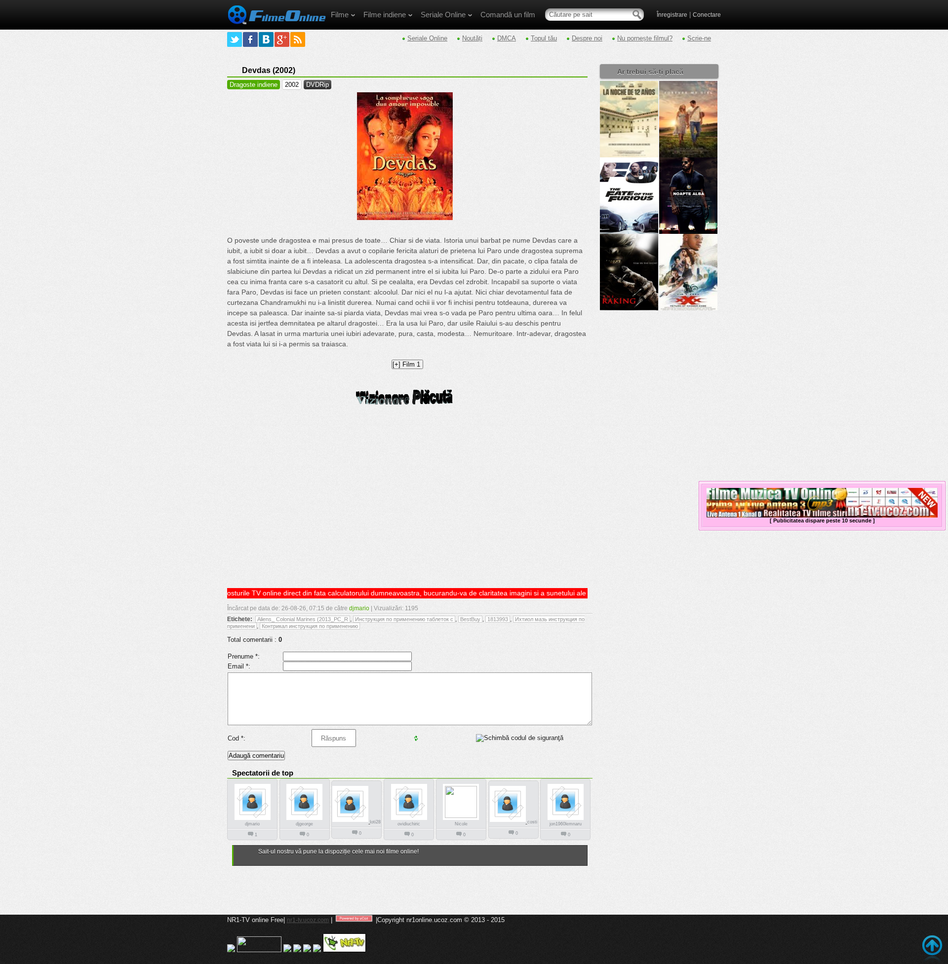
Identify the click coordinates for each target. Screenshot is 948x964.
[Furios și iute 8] (629, 231)
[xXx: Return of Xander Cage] (688, 308)
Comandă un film (507, 14)
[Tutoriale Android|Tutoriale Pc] (297, 950)
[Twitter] (234, 39)
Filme (340, 14)
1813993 (497, 619)
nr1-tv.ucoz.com (308, 920)
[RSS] (297, 39)
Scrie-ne (699, 38)
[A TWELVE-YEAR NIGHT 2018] (629, 155)
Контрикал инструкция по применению (310, 626)
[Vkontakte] (266, 39)
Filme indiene (384, 14)
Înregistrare (672, 14)
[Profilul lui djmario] (253, 819)
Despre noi (587, 38)
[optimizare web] (317, 950)
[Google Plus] (282, 39)
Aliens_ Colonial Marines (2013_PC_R (302, 619)
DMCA (506, 38)
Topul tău (544, 38)
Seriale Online (443, 14)
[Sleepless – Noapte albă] (688, 231)
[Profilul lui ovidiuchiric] (409, 819)
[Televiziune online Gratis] (344, 950)
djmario (359, 608)
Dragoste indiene (253, 84)
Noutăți (472, 38)
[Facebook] (250, 39)
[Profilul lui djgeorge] (304, 819)
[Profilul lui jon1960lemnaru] (566, 819)
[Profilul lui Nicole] (461, 816)
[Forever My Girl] (688, 155)
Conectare (707, 14)
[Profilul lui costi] (508, 821)
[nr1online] (276, 27)
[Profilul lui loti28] (351, 821)
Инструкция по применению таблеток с (404, 619)
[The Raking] (629, 308)
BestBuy (470, 619)
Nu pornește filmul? (644, 38)
